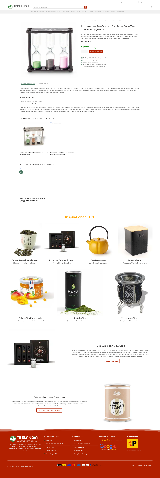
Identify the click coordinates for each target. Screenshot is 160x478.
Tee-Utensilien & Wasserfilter (107, 21)
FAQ (140, 2)
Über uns (49, 440)
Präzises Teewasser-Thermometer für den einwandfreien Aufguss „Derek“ (32, 199)
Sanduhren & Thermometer (124, 21)
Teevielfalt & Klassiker (37, 11)
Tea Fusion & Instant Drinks (54, 11)
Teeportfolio (50, 447)
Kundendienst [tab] (43, 83)
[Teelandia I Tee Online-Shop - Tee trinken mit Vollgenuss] (19, 7)
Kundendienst (111, 2)
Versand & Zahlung (147, 2)
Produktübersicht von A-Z (131, 2)
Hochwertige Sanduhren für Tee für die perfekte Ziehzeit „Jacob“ (62, 153)
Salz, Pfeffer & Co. (122, 11)
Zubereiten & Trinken (69, 11)
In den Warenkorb (96, 51)
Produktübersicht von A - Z (54, 444)
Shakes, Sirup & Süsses (109, 11)
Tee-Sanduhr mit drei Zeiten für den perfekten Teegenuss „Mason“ (34, 153)
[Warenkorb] (151, 7)
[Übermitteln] (85, 7)
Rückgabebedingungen (81, 454)
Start (82, 21)
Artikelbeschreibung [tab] (28, 83)
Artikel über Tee (51, 450)
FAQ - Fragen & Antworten (82, 444)
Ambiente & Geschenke (94, 11)
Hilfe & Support (120, 2)
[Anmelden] (147, 7)
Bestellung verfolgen (52, 454)
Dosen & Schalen (81, 11)
